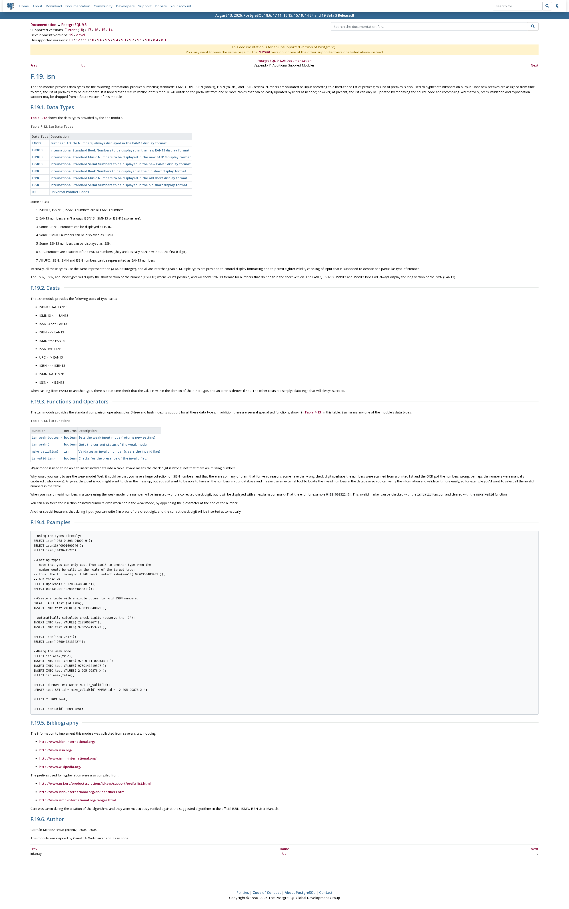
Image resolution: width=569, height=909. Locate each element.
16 (96, 30)
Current (70, 30)
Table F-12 (38, 118)
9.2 (131, 40)
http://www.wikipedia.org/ (60, 767)
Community (103, 6)
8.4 (155, 40)
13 (71, 40)
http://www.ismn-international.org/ (67, 758)
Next (535, 65)
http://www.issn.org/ (55, 750)
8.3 (163, 40)
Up (83, 65)
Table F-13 (313, 412)
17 (89, 30)
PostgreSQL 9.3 (74, 24)
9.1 (139, 40)
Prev (33, 65)
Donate (161, 6)
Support (145, 6)
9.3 (123, 40)
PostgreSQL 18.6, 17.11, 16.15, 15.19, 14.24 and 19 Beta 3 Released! (299, 15)
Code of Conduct (267, 892)
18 (81, 30)
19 (71, 35)
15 (103, 30)
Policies (242, 892)
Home (24, 6)
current (264, 52)
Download (54, 6)
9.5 (107, 40)
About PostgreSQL (300, 892)
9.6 (99, 40)
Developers (125, 6)
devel (80, 35)
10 (92, 40)
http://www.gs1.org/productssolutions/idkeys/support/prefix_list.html (95, 783)
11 (85, 40)
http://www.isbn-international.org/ (67, 742)
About (37, 6)
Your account (180, 6)
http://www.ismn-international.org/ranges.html (77, 800)
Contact (326, 892)
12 (78, 40)
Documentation (77, 6)
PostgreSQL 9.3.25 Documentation (284, 60)
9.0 (147, 40)
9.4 (115, 40)
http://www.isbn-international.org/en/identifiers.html (82, 792)
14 (110, 30)
